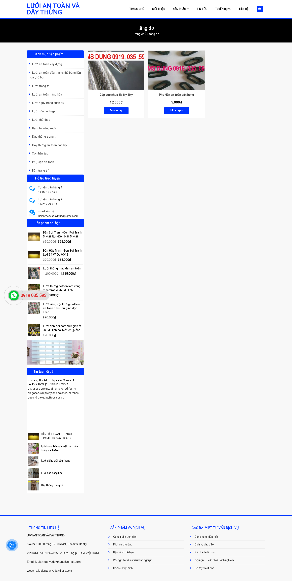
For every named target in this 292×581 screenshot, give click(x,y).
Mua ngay (116, 110)
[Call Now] (14, 295)
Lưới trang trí (40, 86)
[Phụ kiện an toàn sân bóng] (176, 70)
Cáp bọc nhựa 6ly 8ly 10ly (116, 95)
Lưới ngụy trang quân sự (48, 103)
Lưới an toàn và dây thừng (53, 9)
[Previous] (30, 399)
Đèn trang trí (40, 170)
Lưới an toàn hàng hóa (47, 94)
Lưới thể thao (41, 120)
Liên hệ (243, 9)
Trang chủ (136, 9)
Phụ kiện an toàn (43, 162)
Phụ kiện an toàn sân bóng (176, 95)
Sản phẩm (179, 9)
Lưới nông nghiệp (43, 111)
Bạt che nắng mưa (44, 128)
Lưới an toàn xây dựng (47, 64)
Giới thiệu (158, 9)
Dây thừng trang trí (44, 136)
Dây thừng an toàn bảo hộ (49, 145)
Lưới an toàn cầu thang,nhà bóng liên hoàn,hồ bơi (55, 75)
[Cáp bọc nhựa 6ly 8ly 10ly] (116, 70)
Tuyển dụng (223, 9)
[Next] (80, 399)
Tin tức (202, 9)
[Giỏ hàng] (260, 9)
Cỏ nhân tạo (40, 153)
